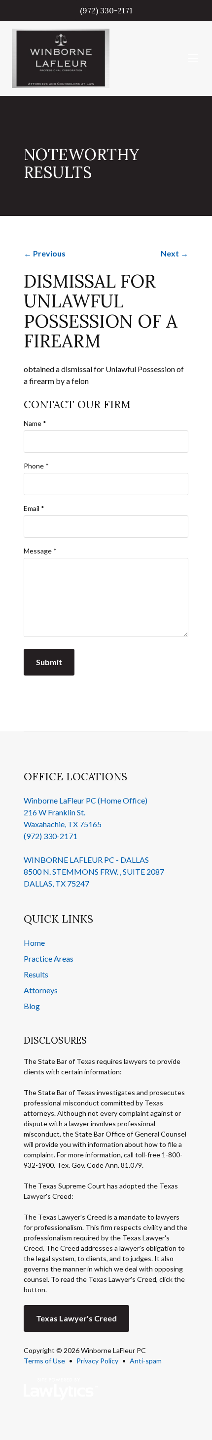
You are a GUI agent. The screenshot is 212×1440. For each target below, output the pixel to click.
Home (34, 942)
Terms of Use (44, 1360)
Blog (32, 1006)
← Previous (45, 253)
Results (36, 974)
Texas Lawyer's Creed (76, 1318)
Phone (36, 466)
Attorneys (41, 990)
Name (35, 423)
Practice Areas (48, 958)
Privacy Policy (97, 1360)
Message (40, 551)
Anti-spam (146, 1360)
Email (34, 508)
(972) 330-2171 (106, 10)
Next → (174, 253)
